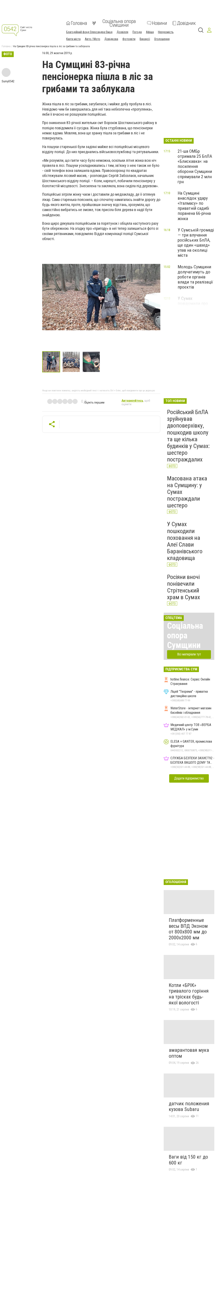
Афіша (150, 32)
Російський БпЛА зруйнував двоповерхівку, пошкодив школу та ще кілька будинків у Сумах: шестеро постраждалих (188, 436)
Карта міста (73, 39)
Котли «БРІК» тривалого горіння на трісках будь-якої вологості (189, 994)
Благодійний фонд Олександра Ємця (89, 32)
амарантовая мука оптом (189, 1053)
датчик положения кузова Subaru (189, 1106)
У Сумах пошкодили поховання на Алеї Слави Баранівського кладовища (184, 541)
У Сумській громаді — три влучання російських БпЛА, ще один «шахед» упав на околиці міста (196, 242)
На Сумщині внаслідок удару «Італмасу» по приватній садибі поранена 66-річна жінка (194, 206)
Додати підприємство (189, 778)
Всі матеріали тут (189, 654)
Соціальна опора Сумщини (119, 23)
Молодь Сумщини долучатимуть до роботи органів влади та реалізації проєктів (195, 277)
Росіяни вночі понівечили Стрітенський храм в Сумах (183, 587)
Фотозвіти (128, 39)
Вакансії (145, 39)
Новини (159, 23)
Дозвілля (122, 32)
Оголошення (162, 39)
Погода (137, 32)
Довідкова (111, 39)
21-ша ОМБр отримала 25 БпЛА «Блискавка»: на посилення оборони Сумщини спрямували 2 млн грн (195, 166)
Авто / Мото (92, 39)
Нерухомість (166, 32)
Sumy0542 (8, 81)
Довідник (186, 23)
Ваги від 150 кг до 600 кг (188, 1160)
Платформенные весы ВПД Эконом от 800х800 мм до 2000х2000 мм (188, 929)
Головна (79, 23)
